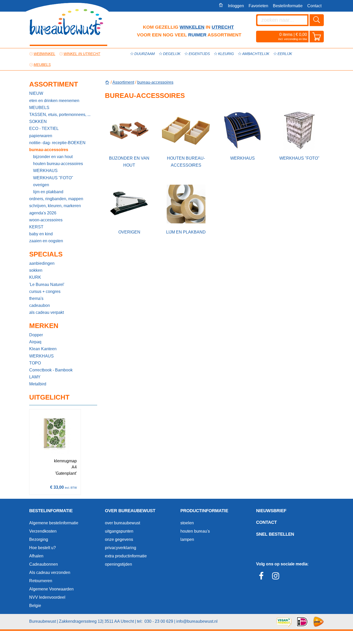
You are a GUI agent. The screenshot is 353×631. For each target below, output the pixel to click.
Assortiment (53, 84)
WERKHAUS (45, 170)
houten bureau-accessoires (58, 163)
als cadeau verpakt (46, 312)
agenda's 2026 (42, 213)
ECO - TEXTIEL (44, 128)
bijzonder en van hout (53, 156)
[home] (107, 82)
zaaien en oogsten (46, 241)
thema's (36, 298)
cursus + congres (44, 291)
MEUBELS (39, 107)
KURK (35, 277)
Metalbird (37, 384)
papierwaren (40, 136)
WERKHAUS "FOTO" (53, 178)
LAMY (35, 377)
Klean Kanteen (43, 349)
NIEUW (36, 93)
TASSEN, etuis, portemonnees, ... (59, 114)
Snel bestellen (275, 534)
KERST (36, 227)
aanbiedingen (42, 263)
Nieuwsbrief (271, 510)
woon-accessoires (46, 220)
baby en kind (41, 234)
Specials (46, 254)
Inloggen (236, 6)
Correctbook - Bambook (51, 370)
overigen (41, 185)
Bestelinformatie (288, 6)
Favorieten (258, 6)
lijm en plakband (48, 192)
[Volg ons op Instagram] (276, 577)
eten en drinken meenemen (54, 100)
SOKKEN (38, 121)
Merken (43, 325)
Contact (314, 6)
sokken (35, 270)
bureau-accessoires (48, 149)
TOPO (35, 363)
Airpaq (35, 342)
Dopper (36, 335)
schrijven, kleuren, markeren (55, 206)
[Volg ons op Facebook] (262, 577)
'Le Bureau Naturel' (46, 284)
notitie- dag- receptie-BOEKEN (57, 143)
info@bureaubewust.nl (197, 621)
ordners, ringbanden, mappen (56, 199)
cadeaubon (39, 305)
